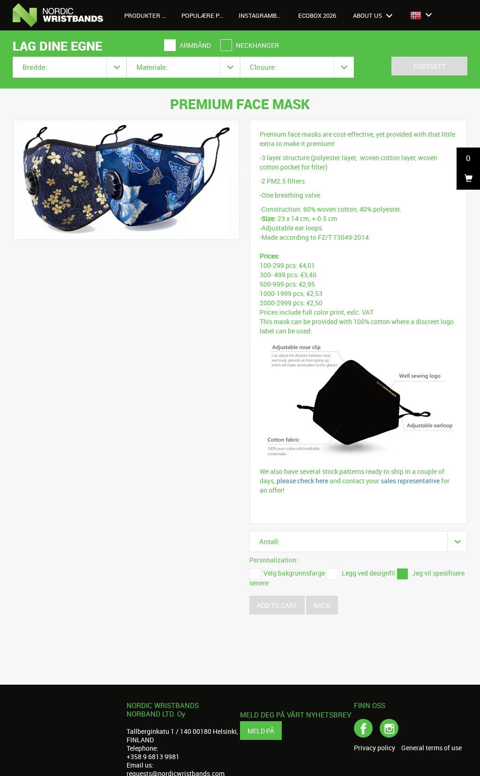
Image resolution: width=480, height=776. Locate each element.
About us (368, 15)
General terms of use (431, 748)
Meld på (261, 730)
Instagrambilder (264, 15)
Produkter (143, 15)
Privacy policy (374, 748)
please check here (302, 480)
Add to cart (277, 605)
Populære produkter (206, 15)
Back (322, 605)
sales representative (410, 480)
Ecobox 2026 (317, 15)
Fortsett (429, 66)
